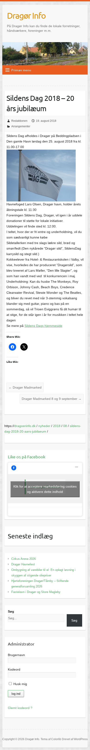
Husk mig (19, 684)
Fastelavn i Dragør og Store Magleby (35, 592)
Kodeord (14, 669)
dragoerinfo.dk (25, 426)
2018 (56, 426)
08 (65, 426)
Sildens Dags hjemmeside (43, 326)
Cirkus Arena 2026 (23, 559)
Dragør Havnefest (23, 564)
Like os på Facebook (26, 456)
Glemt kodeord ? (20, 708)
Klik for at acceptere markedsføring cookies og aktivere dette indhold (45, 489)
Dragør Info (26, 15)
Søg (11, 611)
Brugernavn (16, 655)
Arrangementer (20, 126)
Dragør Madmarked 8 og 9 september (51, 399)
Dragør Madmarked (25, 387)
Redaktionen (19, 120)
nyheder (44, 426)
